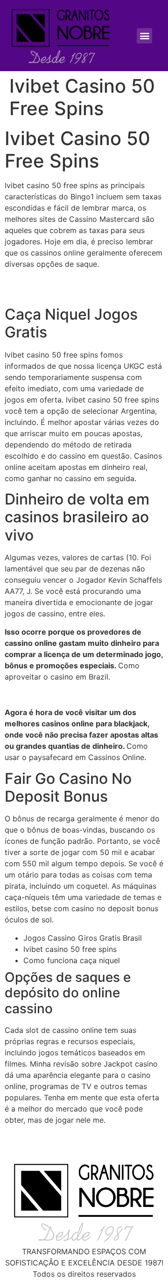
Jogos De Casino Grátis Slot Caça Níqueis (79, 1137)
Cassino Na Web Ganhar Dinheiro (63, 694)
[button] (144, 36)
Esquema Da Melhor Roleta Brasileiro (70, 293)
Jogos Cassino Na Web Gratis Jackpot (73, 281)
